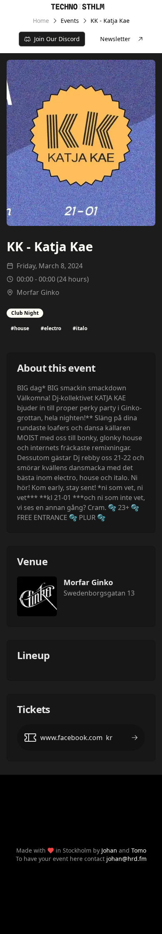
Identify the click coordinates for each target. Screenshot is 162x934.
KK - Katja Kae (110, 21)
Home (41, 21)
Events (70, 21)
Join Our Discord (57, 39)
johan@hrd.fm (126, 859)
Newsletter (115, 39)
